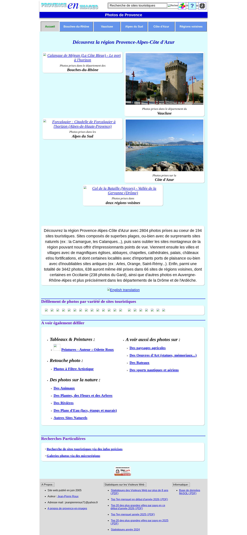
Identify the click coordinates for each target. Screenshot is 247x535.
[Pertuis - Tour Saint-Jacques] (164, 79)
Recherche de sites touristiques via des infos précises (84, 449)
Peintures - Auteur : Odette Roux (87, 349)
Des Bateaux (139, 362)
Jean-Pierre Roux (67, 496)
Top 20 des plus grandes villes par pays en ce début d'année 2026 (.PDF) (138, 507)
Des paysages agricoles (148, 348)
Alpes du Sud (134, 26)
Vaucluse (107, 26)
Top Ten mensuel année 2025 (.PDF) (133, 514)
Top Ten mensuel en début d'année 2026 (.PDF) (139, 499)
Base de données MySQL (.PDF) (189, 492)
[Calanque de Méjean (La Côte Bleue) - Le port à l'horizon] (82, 57)
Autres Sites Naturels (70, 418)
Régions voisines (191, 26)
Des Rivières (64, 403)
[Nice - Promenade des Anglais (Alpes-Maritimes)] (164, 146)
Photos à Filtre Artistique (74, 369)
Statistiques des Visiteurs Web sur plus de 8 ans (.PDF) (139, 492)
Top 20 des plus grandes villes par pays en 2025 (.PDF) (139, 522)
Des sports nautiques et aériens (154, 370)
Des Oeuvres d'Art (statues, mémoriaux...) (163, 355)
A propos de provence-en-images (67, 508)
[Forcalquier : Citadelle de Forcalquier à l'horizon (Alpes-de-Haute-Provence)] (82, 124)
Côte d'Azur (161, 26)
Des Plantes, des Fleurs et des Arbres (83, 395)
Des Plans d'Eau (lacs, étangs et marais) (85, 410)
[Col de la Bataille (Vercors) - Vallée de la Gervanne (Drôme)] (123, 190)
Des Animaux (64, 388)
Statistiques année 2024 (125, 529)
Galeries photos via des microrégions (73, 456)
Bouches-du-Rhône (76, 26)
